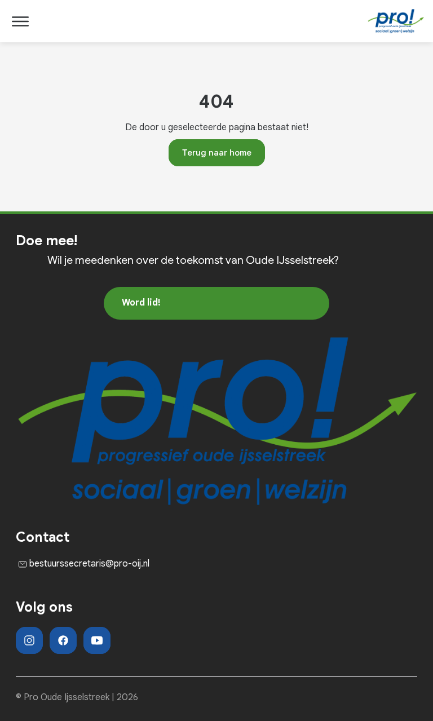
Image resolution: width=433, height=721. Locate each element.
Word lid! (141, 302)
